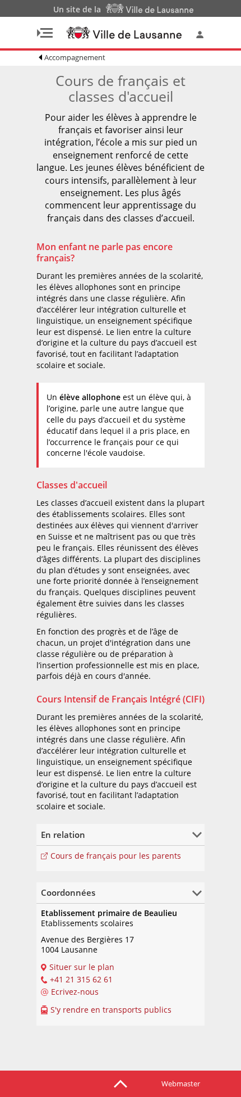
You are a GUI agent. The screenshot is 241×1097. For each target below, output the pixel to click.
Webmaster (180, 1083)
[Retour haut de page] (120, 1083)
